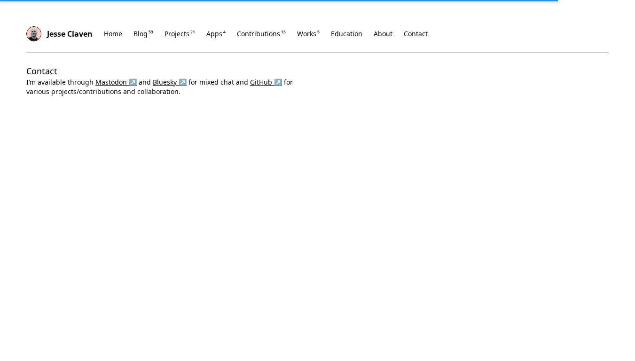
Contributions (261, 33)
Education (346, 33)
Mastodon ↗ (116, 82)
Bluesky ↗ (170, 82)
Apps (216, 33)
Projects (180, 33)
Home (113, 33)
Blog (143, 33)
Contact (416, 33)
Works (308, 33)
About (383, 33)
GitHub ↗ (266, 82)
